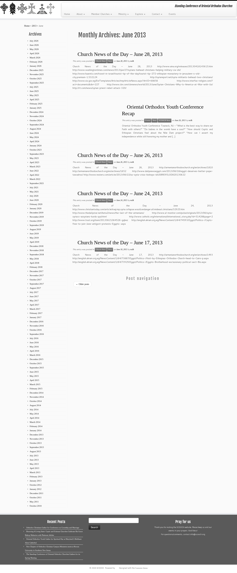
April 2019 (34, 242)
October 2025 (36, 78)
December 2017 (36, 271)
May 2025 (34, 95)
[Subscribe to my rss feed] (66, 6)
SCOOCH (100, 568)
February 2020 (36, 204)
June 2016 (34, 342)
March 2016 (35, 355)
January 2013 (35, 481)
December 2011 (36, 493)
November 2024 (37, 116)
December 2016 (36, 321)
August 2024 (35, 129)
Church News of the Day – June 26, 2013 (120, 155)
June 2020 (34, 200)
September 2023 (37, 154)
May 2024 (34, 137)
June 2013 (34, 460)
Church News (101, 61)
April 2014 (34, 418)
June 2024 (34, 133)
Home (67, 14)
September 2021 (37, 183)
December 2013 (36, 434)
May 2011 (34, 501)
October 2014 (36, 401)
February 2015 (36, 388)
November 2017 (37, 275)
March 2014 (35, 422)
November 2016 (37, 326)
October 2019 (36, 221)
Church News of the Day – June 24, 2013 (120, 193)
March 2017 (35, 309)
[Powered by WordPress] (116, 567)
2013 (34, 26)
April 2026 (34, 53)
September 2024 (37, 124)
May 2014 (34, 414)
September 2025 (37, 83)
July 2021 (34, 187)
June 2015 (34, 372)
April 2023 (34, 162)
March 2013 (35, 472)
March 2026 (35, 57)
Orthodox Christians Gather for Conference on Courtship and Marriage (52, 528)
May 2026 (34, 49)
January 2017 (35, 317)
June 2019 (34, 233)
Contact (156, 14)
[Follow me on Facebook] (75, 6)
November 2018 (37, 250)
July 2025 (34, 87)
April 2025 (34, 99)
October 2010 (36, 506)
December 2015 (36, 359)
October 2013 (36, 443)
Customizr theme (141, 568)
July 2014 (34, 409)
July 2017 (34, 292)
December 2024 (36, 112)
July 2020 (34, 196)
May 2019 (34, 238)
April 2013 (34, 468)
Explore (139, 14)
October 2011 (36, 497)
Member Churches (100, 14)
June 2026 (34, 45)
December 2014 (36, 393)
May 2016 (34, 346)
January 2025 (35, 108)
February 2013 (36, 476)
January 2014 (35, 430)
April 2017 (34, 305)
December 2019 (36, 212)
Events (172, 14)
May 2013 (34, 464)
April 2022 (34, 175)
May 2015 (34, 376)
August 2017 (35, 288)
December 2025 (36, 70)
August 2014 (35, 405)
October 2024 (36, 120)
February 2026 (36, 62)
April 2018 (34, 263)
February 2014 (36, 426)
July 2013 (34, 455)
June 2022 (34, 171)
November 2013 (37, 439)
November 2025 (37, 74)
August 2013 (35, 451)
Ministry (122, 14)
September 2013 (37, 447)
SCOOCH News (164, 120)
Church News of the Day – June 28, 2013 (120, 54)
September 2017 (37, 284)
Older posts (82, 284)
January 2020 (35, 208)
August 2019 (35, 229)
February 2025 (36, 103)
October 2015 (36, 363)
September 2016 (37, 334)
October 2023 (36, 150)
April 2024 (34, 141)
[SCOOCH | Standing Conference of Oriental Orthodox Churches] (27, 8)
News (110, 61)
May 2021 (34, 191)
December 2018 (36, 246)
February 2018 (36, 267)
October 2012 (36, 485)
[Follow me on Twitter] (70, 6)
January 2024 (35, 145)
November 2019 (37, 217)
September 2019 (37, 225)
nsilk (132, 61)
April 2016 (34, 351)
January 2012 (35, 489)
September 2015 (37, 367)
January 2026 (35, 66)
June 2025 (34, 91)
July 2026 (34, 41)
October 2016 (36, 330)
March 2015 (35, 384)
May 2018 (34, 258)
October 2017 (36, 279)
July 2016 (34, 338)
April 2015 (34, 380)
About (79, 14)
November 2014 (37, 397)
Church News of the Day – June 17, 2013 (120, 242)
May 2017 (34, 300)
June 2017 (34, 296)
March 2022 (35, 179)
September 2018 (37, 254)
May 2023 (34, 158)
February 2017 (36, 313)
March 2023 (35, 166)
